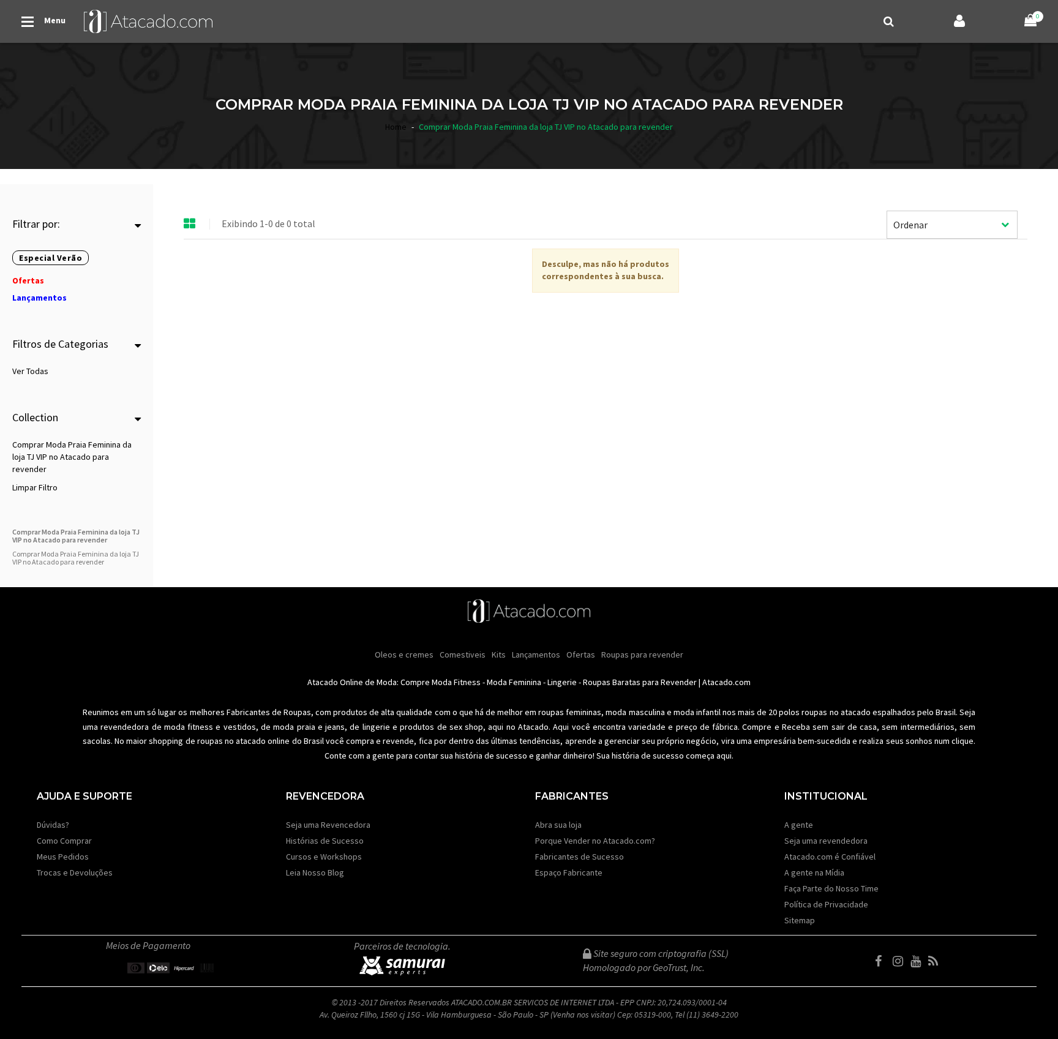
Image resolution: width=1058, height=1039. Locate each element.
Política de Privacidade (826, 904)
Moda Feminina (514, 682)
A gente (798, 824)
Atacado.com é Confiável (830, 856)
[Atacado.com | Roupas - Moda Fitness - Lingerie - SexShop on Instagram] (901, 961)
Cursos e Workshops (324, 856)
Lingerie (562, 682)
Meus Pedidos (63, 856)
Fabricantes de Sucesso (579, 856)
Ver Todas (30, 371)
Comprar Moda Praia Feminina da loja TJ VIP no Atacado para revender (72, 456)
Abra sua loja (558, 824)
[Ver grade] (190, 224)
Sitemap (799, 920)
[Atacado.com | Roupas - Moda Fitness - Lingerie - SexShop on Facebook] (883, 961)
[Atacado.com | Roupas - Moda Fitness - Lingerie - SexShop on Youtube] (918, 961)
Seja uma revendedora (826, 840)
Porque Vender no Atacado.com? (595, 840)
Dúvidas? (53, 824)
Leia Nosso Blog (315, 872)
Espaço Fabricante (568, 872)
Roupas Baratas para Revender (640, 682)
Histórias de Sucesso (325, 840)
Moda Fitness (456, 682)
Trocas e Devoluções (75, 872)
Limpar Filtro (35, 487)
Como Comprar (64, 840)
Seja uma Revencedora (328, 824)
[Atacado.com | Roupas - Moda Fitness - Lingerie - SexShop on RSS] (936, 961)
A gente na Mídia (814, 872)
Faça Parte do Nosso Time (831, 888)
